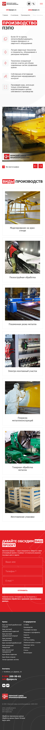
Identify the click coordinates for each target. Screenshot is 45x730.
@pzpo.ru (11, 10)
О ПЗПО (26, 625)
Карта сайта (6, 720)
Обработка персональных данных (13, 716)
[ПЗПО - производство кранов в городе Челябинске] (10, 3)
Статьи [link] (26, 650)
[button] (35, 166)
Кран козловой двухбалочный (11, 643)
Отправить (22, 590)
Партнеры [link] (27, 637)
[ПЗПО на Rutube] (7, 685)
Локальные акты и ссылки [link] (32, 642)
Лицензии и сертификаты (32, 632)
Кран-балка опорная (8, 657)
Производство (28, 627)
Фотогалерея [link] (28, 653)
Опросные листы (29, 645)
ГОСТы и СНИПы (29, 640)
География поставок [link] (30, 630)
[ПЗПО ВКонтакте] (3, 685)
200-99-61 (11, 676)
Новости (26, 635)
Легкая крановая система (10, 659)
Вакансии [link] (27, 647)
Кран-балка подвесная (9, 654)
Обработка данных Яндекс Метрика (13, 718)
